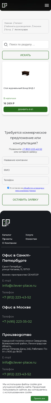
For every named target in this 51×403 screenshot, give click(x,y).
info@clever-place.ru (19, 286)
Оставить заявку (25, 199)
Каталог (6, 235)
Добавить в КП (25, 109)
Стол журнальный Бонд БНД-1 (19, 88)
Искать (25, 55)
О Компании (9, 243)
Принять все (39, 398)
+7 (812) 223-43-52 (32, 149)
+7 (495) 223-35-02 (17, 321)
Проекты (7, 239)
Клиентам (31, 239)
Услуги (29, 235)
